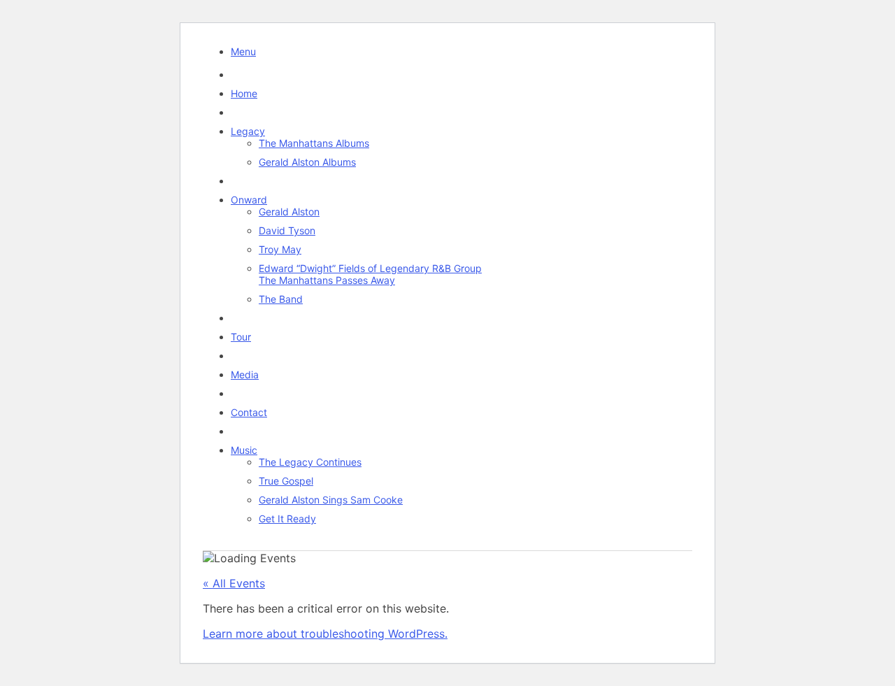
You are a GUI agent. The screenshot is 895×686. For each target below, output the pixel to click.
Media (245, 374)
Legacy (248, 131)
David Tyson (287, 230)
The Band (281, 299)
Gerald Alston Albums (307, 162)
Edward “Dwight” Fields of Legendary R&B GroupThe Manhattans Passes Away (370, 274)
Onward (249, 200)
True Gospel (286, 481)
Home (244, 93)
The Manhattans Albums (314, 143)
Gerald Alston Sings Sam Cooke (331, 500)
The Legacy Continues (310, 462)
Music (244, 450)
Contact (249, 412)
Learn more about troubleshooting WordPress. (325, 634)
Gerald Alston (289, 211)
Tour (241, 337)
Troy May (280, 249)
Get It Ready (287, 518)
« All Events (234, 583)
